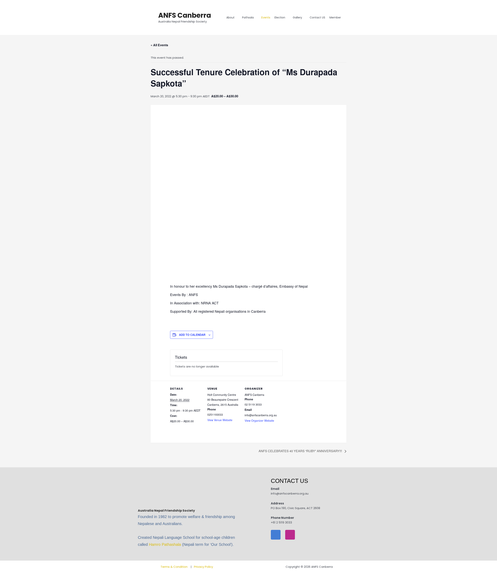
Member (335, 17)
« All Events (159, 45)
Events (265, 17)
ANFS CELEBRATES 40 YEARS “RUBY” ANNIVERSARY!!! (301, 451)
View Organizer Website (259, 420)
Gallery (297, 17)
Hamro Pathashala (165, 544)
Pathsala (248, 17)
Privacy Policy (203, 567)
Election (280, 17)
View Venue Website (219, 420)
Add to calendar (192, 335)
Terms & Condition (174, 567)
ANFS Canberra (184, 15)
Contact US (317, 17)
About (230, 17)
